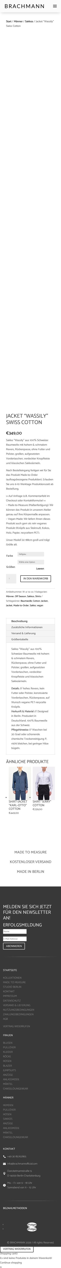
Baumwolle (26, 601)
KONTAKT (9, 991)
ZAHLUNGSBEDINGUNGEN (18, 1014)
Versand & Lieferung (23, 633)
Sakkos (29, 21)
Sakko (33, 606)
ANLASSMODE (11, 1079)
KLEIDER (8, 1052)
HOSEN (7, 1061)
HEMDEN (8, 1105)
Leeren (40, 569)
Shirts (38, 596)
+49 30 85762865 (16, 1156)
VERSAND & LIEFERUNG (16, 1005)
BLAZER (7, 1066)
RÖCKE (7, 1056)
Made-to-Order (21, 606)
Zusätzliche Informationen (27, 627)
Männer (18, 21)
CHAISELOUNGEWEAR (15, 1088)
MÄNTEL (8, 1084)
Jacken (44, 601)
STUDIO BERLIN (12, 987)
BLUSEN (7, 1043)
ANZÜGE (8, 1075)
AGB (5, 1019)
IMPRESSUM (10, 996)
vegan (40, 606)
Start (8, 21)
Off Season (20, 596)
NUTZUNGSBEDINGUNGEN (18, 1010)
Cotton (36, 601)
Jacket (9, 606)
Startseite (10, 970)
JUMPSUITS (9, 1070)
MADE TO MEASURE (14, 982)
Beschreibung (19, 621)
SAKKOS (7, 1119)
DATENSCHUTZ (12, 1001)
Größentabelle (19, 639)
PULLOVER (9, 1047)
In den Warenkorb (35, 578)
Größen (10, 567)
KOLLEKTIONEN (12, 978)
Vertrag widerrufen (16, 1249)
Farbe (9, 556)
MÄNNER (8, 1097)
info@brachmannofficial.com (22, 1163)
